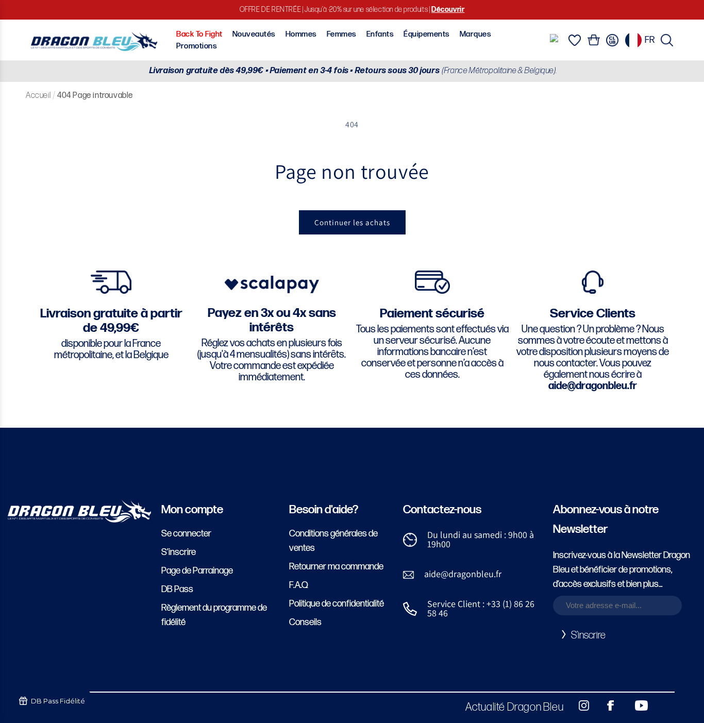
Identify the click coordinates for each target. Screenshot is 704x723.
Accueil (38, 95)
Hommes (301, 34)
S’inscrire (178, 552)
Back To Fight (199, 34)
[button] (667, 40)
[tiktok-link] (662, 705)
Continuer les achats (352, 222)
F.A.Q (298, 585)
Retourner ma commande (336, 566)
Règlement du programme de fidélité (214, 615)
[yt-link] (634, 705)
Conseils (305, 622)
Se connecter (186, 533)
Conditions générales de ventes (333, 540)
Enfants (380, 34)
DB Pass (177, 589)
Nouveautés (254, 34)
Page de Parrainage (197, 570)
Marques (475, 34)
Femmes (342, 34)
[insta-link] (578, 705)
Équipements (426, 34)
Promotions (196, 46)
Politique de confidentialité (336, 603)
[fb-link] (606, 705)
